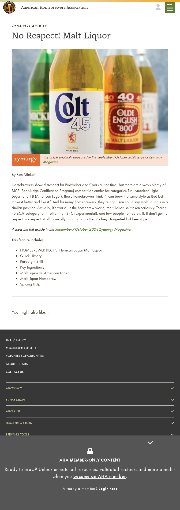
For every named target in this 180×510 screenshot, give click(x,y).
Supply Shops (15, 400)
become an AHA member (99, 476)
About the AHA (17, 364)
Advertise (13, 411)
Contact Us (15, 372)
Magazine (121, 229)
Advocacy (14, 388)
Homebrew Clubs (19, 423)
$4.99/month (82, 443)
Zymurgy (106, 229)
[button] (152, 473)
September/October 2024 (77, 229)
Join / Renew (16, 340)
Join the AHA (109, 443)
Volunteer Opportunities (25, 356)
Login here (108, 488)
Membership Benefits (21, 348)
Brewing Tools (17, 434)
